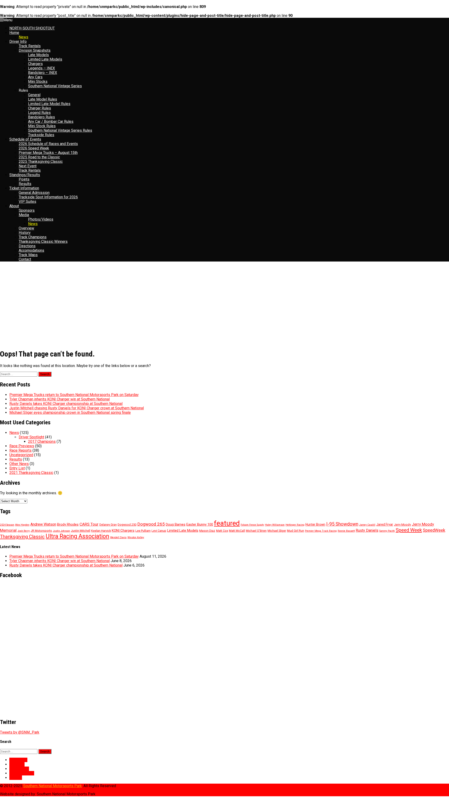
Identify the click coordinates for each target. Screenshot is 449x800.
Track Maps (28, 255)
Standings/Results (24, 175)
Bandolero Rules (41, 117)
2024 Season (7, 524)
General (34, 95)
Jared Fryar (384, 524)
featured (227, 523)
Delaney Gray (108, 524)
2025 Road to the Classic (39, 157)
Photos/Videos (40, 219)
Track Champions (33, 237)
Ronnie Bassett (346, 530)
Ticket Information (24, 188)
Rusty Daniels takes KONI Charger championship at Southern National (66, 403)
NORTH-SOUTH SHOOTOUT (32, 28)
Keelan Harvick (101, 530)
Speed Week (409, 530)
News (23, 37)
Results (25, 184)
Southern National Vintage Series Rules (60, 130)
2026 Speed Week (34, 148)
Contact (25, 259)
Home (14, 32)
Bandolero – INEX (42, 72)
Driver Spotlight (31, 437)
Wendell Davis (118, 537)
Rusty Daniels (367, 530)
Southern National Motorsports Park (52, 786)
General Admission (34, 192)
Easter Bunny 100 (199, 524)
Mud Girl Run (295, 530)
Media (24, 215)
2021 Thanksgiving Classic (31, 472)
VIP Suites (27, 201)
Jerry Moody (402, 524)
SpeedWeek (434, 530)
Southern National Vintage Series (55, 86)
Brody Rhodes (68, 524)
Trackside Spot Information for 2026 (48, 197)
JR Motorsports (41, 530)
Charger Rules (39, 108)
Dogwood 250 (127, 524)
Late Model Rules (42, 99)
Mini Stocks (37, 81)
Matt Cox (222, 530)
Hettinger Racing (295, 524)
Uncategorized (21, 455)
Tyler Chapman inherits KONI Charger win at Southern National (59, 399)
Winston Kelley (135, 537)
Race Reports (20, 450)
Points (24, 179)
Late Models (38, 55)
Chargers (35, 64)
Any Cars (35, 77)
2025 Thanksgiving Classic (41, 161)
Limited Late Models (45, 59)
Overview (26, 228)
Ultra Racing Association (77, 536)
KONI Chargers (123, 530)
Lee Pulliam (143, 530)
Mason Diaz (207, 530)
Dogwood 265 (151, 524)
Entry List (17, 468)
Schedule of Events (25, 139)
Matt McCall (237, 530)
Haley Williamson (275, 524)
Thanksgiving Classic (22, 536)
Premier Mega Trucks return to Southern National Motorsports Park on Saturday (74, 395)
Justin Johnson (61, 530)
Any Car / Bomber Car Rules (50, 121)
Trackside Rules (41, 135)
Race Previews (21, 446)
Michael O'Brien (256, 530)
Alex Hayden (22, 524)
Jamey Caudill (367, 524)
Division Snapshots (35, 50)
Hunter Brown (315, 524)
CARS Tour (89, 524)
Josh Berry (24, 530)
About (14, 206)
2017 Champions (42, 441)
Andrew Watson (43, 524)
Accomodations (31, 250)
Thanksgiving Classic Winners (43, 241)
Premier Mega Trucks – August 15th (48, 152)
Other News (19, 464)
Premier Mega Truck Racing (321, 530)
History (25, 232)
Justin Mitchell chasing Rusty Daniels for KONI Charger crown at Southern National (76, 408)
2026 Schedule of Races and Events (48, 144)
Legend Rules (39, 112)
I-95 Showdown (342, 524)
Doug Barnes (175, 524)
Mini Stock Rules (42, 126)
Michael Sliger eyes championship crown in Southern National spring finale (70, 412)
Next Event (27, 166)
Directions (27, 246)
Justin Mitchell (80, 530)
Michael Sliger (277, 530)
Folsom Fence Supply (252, 524)
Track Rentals (30, 46)
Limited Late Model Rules (49, 104)
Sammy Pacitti (387, 530)
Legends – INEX (41, 68)
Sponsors (27, 210)
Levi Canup (159, 530)
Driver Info (18, 41)
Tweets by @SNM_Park (19, 732)
